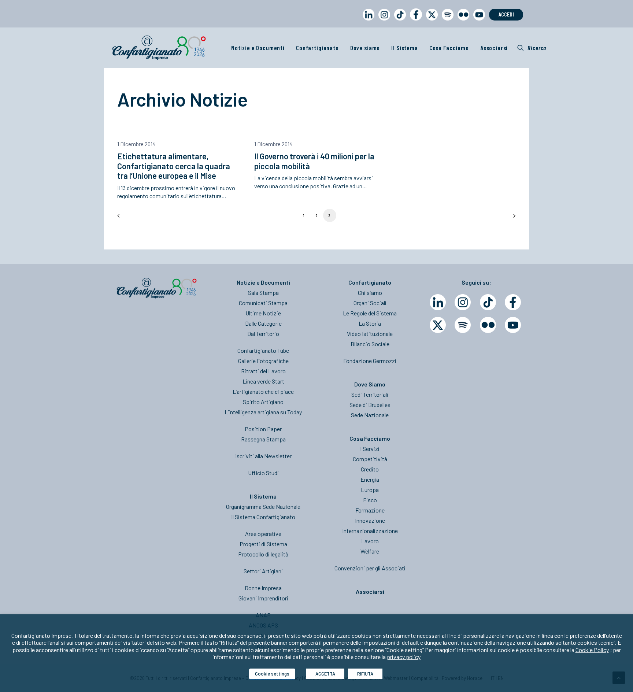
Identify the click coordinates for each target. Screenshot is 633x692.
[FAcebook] (513, 302)
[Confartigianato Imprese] (159, 47)
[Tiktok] (488, 302)
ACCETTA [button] (325, 674)
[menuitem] (367, 21)
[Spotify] (463, 325)
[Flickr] (488, 325)
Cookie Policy (592, 649)
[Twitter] (438, 325)
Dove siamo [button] (365, 47)
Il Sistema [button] (404, 47)
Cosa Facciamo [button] (449, 47)
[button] (531, 47)
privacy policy (404, 656)
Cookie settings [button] (272, 674)
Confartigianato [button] (317, 47)
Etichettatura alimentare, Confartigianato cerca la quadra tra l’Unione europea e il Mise (173, 165)
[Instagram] (463, 302)
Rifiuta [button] (365, 674)
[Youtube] (513, 325)
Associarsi (494, 47)
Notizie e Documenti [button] (258, 47)
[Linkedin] (438, 302)
